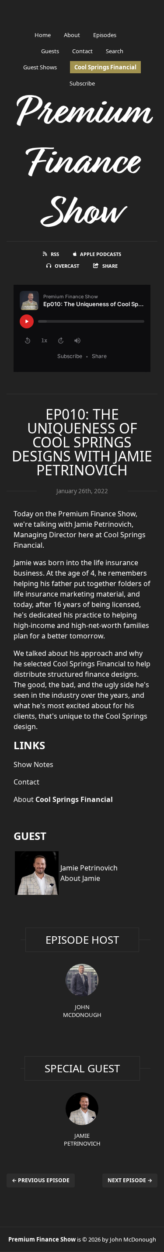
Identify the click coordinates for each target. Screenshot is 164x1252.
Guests (50, 51)
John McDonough (82, 1011)
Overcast (67, 266)
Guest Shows (40, 67)
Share (110, 266)
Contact (82, 51)
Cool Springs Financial (105, 67)
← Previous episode (41, 1180)
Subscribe (82, 83)
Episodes (104, 35)
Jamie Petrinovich (82, 1139)
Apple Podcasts (100, 254)
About (72, 35)
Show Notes (33, 764)
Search (114, 51)
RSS (55, 254)
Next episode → (130, 1180)
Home (43, 35)
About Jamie (80, 878)
